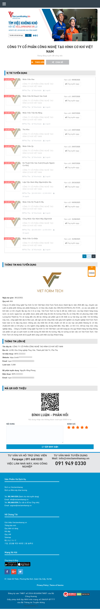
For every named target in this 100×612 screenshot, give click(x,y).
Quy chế (8, 534)
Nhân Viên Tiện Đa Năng (32, 113)
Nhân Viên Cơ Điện (30, 239)
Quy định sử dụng (11, 528)
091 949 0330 (70, 463)
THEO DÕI (39, 62)
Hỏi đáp (7, 531)
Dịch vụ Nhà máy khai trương (16, 490)
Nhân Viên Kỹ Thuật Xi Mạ (33, 202)
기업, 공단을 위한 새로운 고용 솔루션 (19, 543)
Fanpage (17, 459)
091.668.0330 (13, 502)
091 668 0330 (34, 459)
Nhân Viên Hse (28, 79)
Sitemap (8, 537)
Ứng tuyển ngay (73, 84)
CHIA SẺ (59, 62)
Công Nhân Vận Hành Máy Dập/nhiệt (37, 219)
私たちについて (10, 540)
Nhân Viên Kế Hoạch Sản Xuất (35, 96)
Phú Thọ (27, 90)
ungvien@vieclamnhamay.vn (21, 505)
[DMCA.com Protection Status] (83, 594)
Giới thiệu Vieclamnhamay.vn (16, 522)
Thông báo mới (10, 525)
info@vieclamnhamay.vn (19, 500)
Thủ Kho (26, 130)
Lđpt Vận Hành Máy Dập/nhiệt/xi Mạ (37, 182)
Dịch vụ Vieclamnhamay (14, 487)
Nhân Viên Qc (28, 146)
